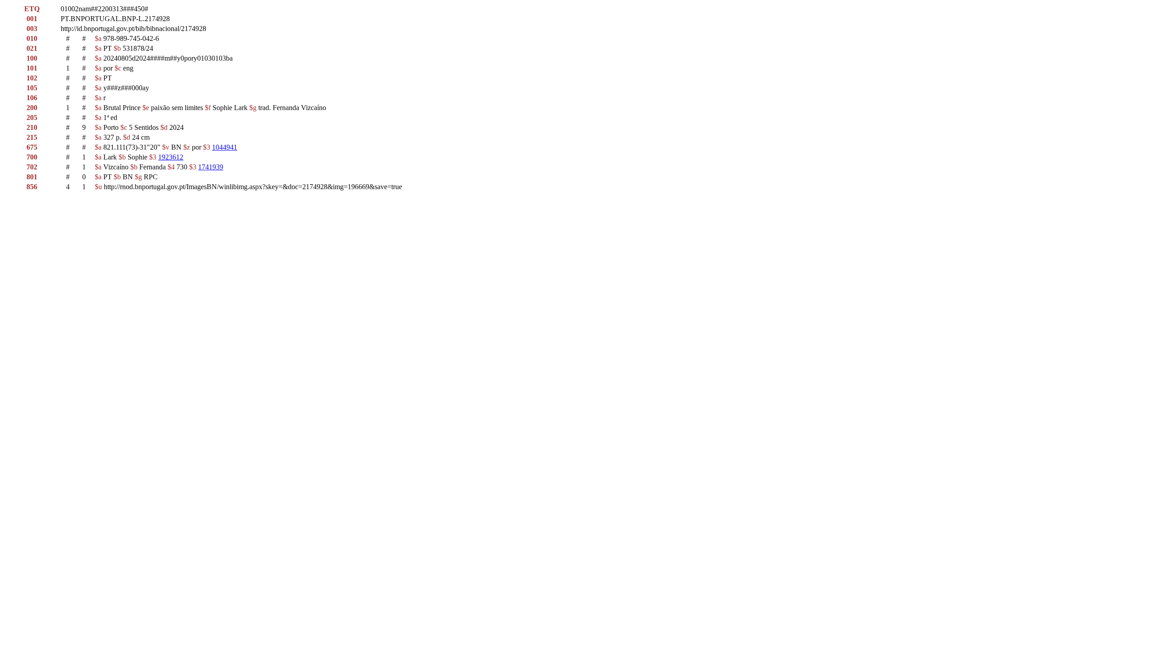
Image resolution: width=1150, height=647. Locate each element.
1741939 (210, 167)
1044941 (224, 147)
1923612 (170, 157)
